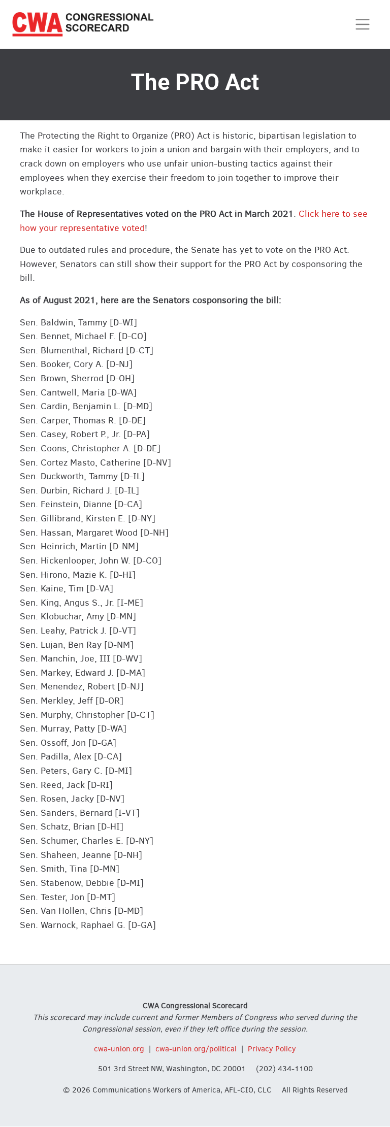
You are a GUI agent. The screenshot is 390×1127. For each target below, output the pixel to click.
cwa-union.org (119, 1049)
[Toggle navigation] (362, 24)
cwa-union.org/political (196, 1049)
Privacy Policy (272, 1049)
